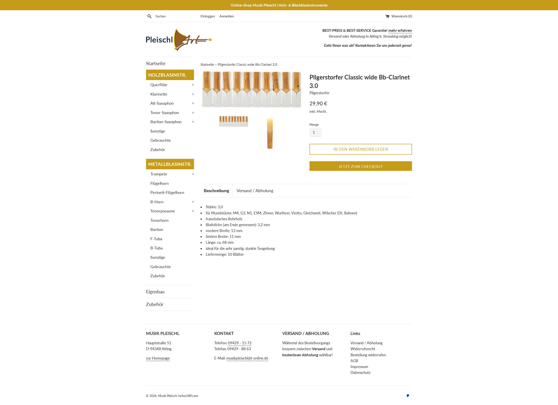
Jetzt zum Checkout (361, 166)
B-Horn (172, 201)
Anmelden (226, 16)
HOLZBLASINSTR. (167, 74)
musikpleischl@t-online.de (247, 358)
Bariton (156, 229)
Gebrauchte (160, 140)
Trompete (172, 173)
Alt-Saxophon (172, 103)
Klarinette (172, 94)
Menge (314, 124)
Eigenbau (155, 291)
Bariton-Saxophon (172, 121)
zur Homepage (158, 358)
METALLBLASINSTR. (170, 164)
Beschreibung (216, 190)
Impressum (359, 366)
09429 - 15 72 (240, 343)
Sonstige (157, 131)
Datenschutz (360, 372)
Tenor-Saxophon (172, 112)
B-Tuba (156, 247)
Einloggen (208, 16)
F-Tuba (156, 238)
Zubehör (157, 149)
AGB (354, 360)
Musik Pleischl (167, 396)
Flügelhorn (159, 183)
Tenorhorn (159, 220)
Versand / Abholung (255, 190)
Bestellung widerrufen (368, 355)
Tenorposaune (172, 210)
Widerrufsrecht (362, 348)
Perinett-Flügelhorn (167, 192)
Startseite (155, 63)
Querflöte (172, 84)
